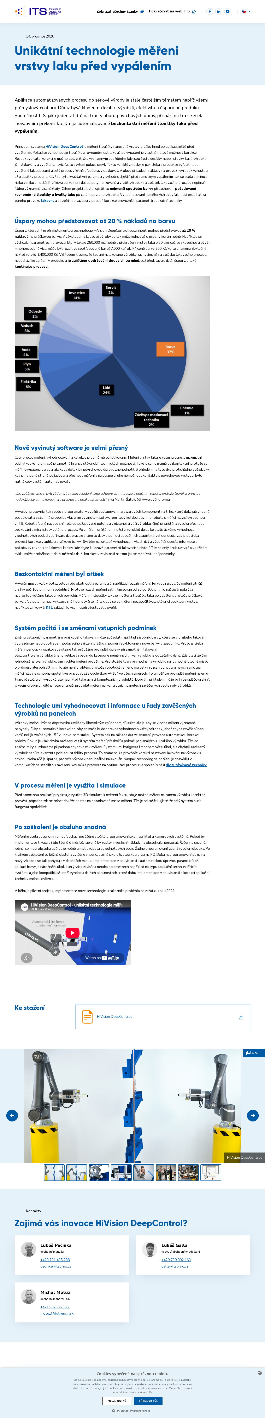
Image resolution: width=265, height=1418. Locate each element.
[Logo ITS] (38, 11)
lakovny (47, 200)
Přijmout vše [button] (148, 1401)
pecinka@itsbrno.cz (55, 1266)
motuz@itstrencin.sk (56, 1313)
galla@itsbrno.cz (174, 1266)
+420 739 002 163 (176, 1260)
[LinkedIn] (218, 11)
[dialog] (132, 1393)
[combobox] (260, 1373)
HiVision (52, 146)
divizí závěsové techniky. (186, 765)
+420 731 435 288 (55, 1260)
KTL (49, 607)
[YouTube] (227, 11)
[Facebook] (209, 11)
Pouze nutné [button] (116, 1401)
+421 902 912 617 (55, 1307)
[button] (12, 1115)
